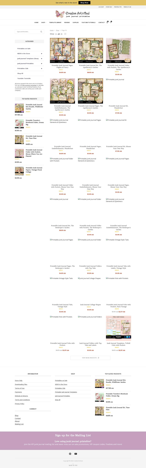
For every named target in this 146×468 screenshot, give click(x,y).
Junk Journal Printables (29, 63)
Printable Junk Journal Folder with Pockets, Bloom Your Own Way (62, 187)
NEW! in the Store (29, 53)
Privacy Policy (19, 404)
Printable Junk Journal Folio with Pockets (62, 344)
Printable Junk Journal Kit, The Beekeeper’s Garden (62, 227)
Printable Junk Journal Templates (66, 392)
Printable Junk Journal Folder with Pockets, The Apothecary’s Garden (118, 67)
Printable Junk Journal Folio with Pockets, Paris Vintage (118, 306)
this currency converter (29, 85)
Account (101, 7)
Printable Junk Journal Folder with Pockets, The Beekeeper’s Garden (90, 228)
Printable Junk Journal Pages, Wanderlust (90, 147)
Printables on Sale (23, 49)
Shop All (20, 73)
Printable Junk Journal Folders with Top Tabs (90, 267)
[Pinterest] (70, 454)
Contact (101, 22)
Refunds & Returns (21, 396)
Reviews (67, 22)
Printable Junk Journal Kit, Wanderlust (118, 107)
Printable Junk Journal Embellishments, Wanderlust (62, 147)
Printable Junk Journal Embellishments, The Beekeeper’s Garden (118, 228)
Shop (43, 22)
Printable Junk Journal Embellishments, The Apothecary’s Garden (62, 108)
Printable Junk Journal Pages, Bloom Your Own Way (118, 186)
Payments (18, 392)
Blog (16, 415)
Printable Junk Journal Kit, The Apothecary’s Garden (90, 66)
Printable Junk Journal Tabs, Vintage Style (62, 306)
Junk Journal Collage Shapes (90, 305)
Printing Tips (118, 7)
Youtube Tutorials (88, 22)
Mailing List (19, 424)
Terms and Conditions (22, 400)
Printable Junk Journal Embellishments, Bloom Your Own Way (90, 187)
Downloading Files (21, 384)
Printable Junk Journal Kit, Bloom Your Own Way (118, 147)
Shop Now (84, 3)
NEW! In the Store (61, 384)
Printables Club (29, 68)
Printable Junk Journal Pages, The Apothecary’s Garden (90, 107)
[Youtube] (75, 454)
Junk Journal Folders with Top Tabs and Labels (90, 344)
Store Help (109, 7)
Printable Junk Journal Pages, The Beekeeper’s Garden (62, 267)
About (17, 421)
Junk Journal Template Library (29, 58)
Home (36, 22)
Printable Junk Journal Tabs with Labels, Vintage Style (119, 267)
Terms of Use (127, 7)
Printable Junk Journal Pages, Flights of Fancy (62, 66)
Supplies (76, 22)
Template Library (55, 22)
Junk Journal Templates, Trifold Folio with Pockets (118, 344)
